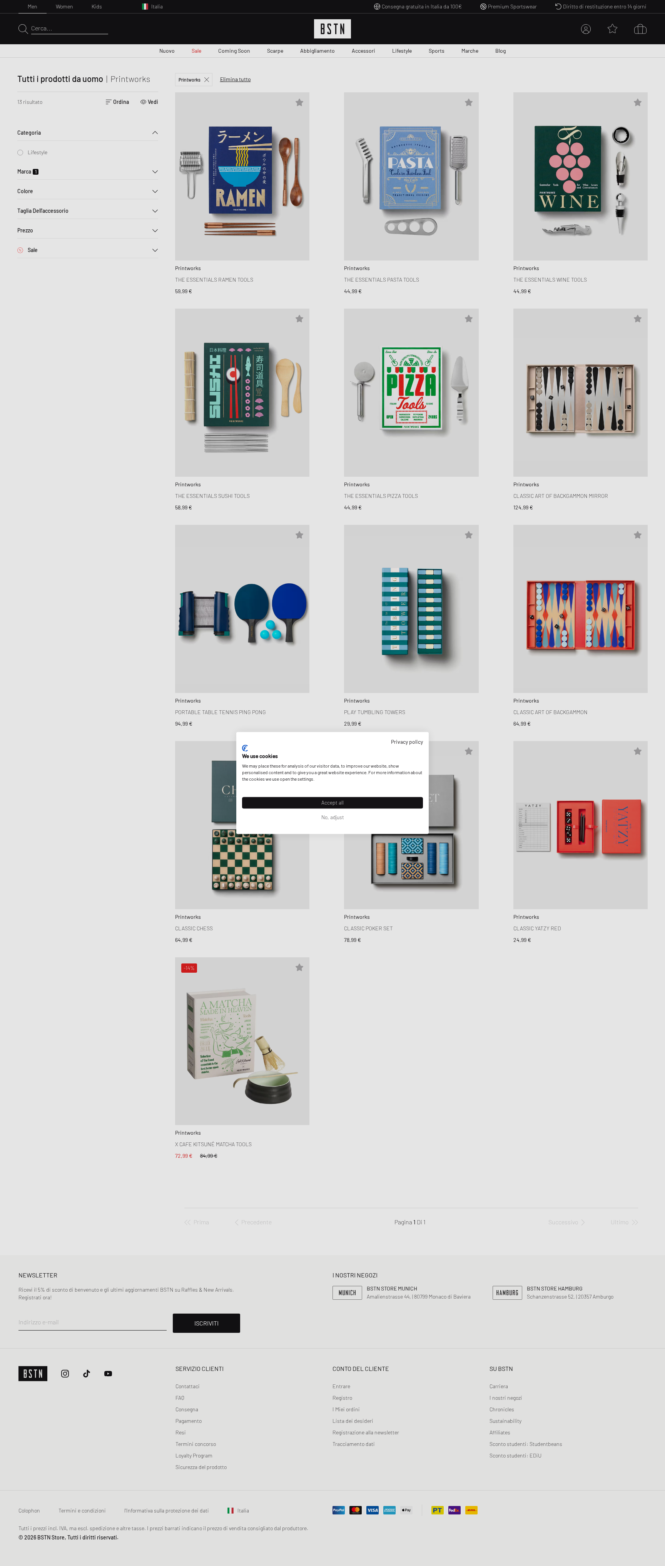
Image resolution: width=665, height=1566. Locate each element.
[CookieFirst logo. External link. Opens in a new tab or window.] (245, 748)
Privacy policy (407, 741)
